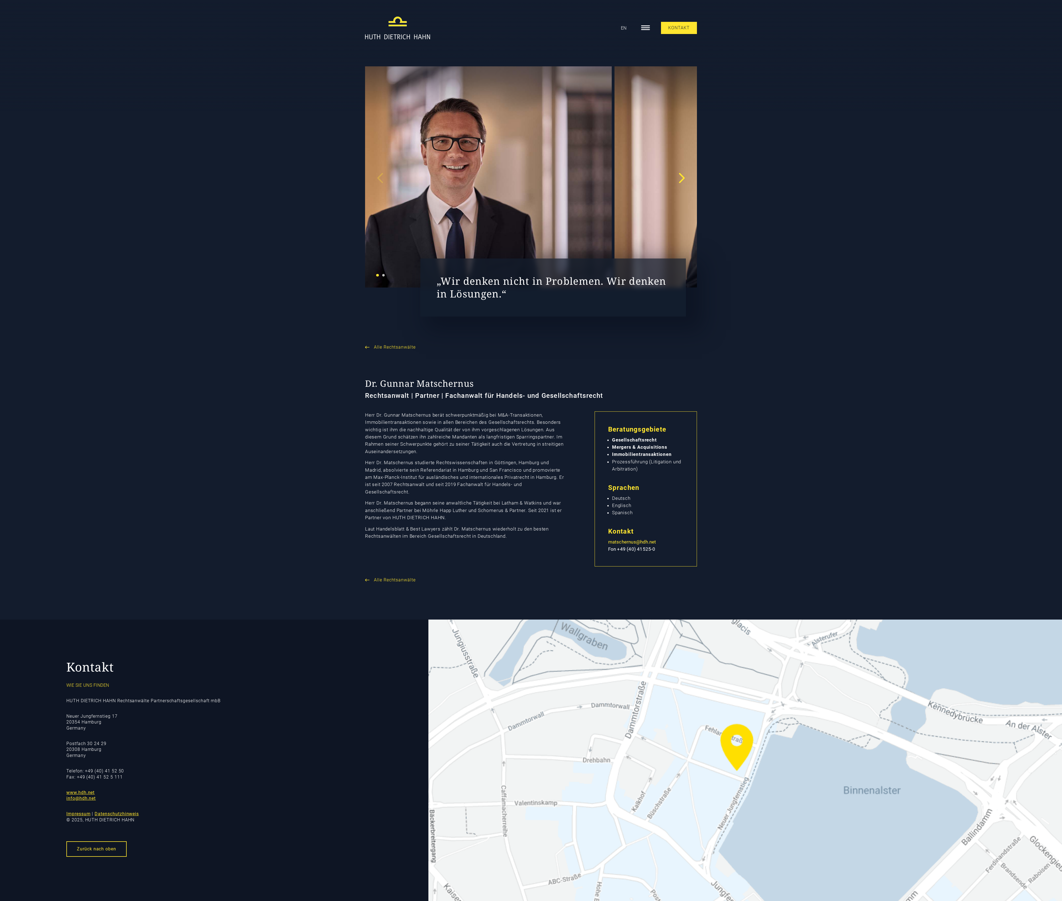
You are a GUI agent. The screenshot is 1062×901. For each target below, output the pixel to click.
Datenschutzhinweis (117, 813)
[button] (377, 275)
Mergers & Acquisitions (639, 447)
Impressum (78, 813)
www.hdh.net (80, 792)
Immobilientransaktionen (642, 454)
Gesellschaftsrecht (634, 440)
